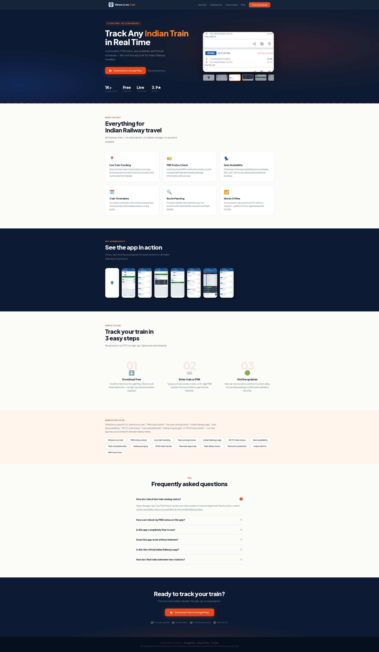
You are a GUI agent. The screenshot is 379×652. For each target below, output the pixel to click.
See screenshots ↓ (157, 70)
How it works (232, 5)
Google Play (189, 643)
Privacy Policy (203, 643)
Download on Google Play (128, 70)
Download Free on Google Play (192, 612)
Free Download (259, 5)
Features (202, 5)
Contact (215, 643)
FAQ (243, 5)
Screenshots (216, 5)
